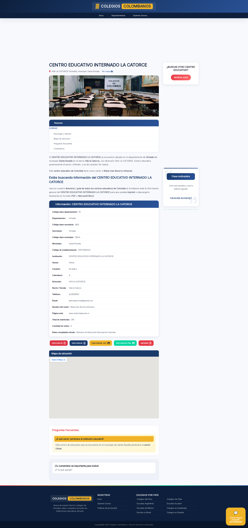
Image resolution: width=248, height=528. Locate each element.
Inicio (101, 15)
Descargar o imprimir (62, 134)
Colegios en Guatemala (177, 508)
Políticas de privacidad (107, 508)
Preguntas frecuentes (63, 144)
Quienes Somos (140, 15)
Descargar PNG (123, 343)
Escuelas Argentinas (145, 503)
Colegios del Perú (144, 499)
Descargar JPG (99, 343)
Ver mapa (106, 71)
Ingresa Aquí (181, 77)
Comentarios (59, 149)
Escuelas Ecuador (174, 503)
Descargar (57, 343)
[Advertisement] (124, 39)
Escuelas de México (145, 508)
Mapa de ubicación (62, 139)
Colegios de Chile (174, 499)
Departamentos (118, 15)
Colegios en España (175, 512)
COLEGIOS (126, 6)
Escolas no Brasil (144, 512)
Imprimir (144, 343)
